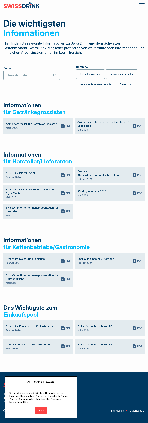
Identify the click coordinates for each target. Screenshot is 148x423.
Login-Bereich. (70, 52)
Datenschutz (137, 410)
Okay (41, 410)
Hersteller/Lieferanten (122, 74)
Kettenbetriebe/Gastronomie (95, 84)
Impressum (117, 410)
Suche (7, 68)
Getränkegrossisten (90, 74)
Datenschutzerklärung (19, 402)
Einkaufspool (127, 84)
